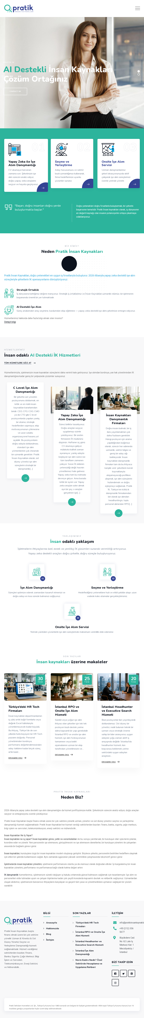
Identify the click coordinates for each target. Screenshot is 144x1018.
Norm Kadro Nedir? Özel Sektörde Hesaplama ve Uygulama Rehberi (89, 963)
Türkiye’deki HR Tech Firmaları (23, 709)
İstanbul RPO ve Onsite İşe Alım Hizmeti (67, 711)
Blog (48, 934)
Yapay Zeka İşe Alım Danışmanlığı (72, 417)
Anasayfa (51, 922)
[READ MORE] (46, 191)
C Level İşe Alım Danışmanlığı (25, 390)
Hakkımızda (52, 928)
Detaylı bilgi (10, 322)
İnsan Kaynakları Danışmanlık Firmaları (118, 419)
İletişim (50, 939)
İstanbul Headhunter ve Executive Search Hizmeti (117, 711)
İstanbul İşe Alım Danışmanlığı (85, 952)
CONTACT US (15, 91)
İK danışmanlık (11, 874)
